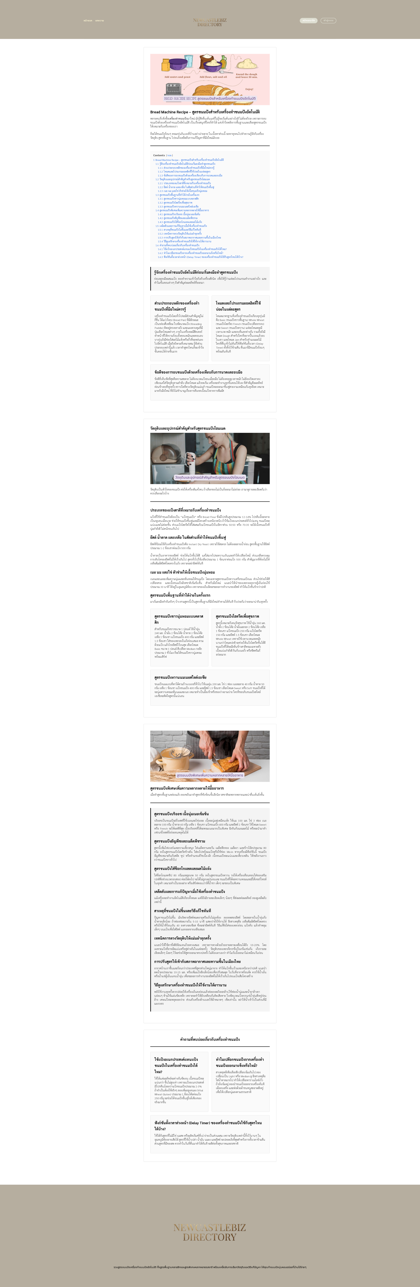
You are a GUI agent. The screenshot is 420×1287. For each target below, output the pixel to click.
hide (169, 155)
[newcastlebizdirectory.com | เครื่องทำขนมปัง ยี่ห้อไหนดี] (210, 19)
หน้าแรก (88, 20)
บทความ (99, 20)
